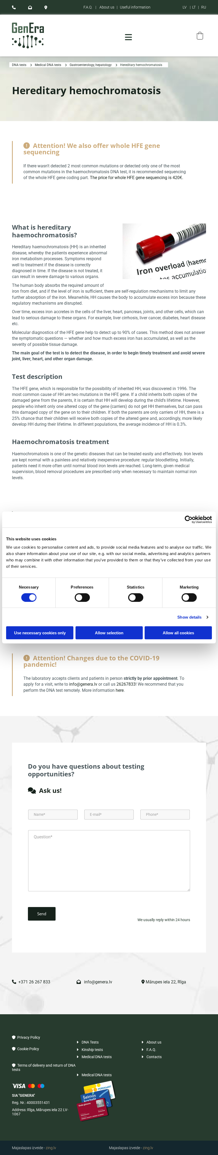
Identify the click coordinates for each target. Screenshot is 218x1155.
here (120, 690)
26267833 (126, 684)
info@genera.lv (83, 684)
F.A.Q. (87, 7)
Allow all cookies (178, 633)
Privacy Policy (26, 1037)
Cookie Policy (25, 1049)
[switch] (82, 597)
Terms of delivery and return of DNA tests (44, 1067)
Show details (189, 617)
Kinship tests (90, 1050)
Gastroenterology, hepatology (91, 65)
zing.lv (51, 1148)
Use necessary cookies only (40, 633)
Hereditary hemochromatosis (141, 65)
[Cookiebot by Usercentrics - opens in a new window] (188, 519)
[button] (128, 37)
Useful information (135, 7)
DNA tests (19, 65)
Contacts (151, 1057)
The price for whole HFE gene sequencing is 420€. (137, 177)
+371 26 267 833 (31, 981)
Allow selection (109, 633)
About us (106, 7)
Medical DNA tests (48, 65)
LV (185, 7)
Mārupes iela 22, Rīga (163, 981)
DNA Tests (88, 1042)
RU (203, 7)
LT (194, 7)
